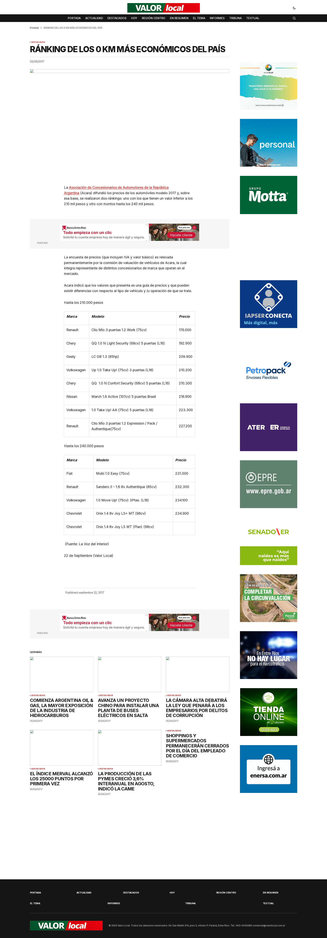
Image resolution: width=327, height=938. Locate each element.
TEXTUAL (268, 903)
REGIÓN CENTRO (226, 892)
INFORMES (113, 903)
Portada (34, 27)
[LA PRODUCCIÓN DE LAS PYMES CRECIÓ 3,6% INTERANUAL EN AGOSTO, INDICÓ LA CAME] (129, 748)
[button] (294, 7)
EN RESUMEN (271, 892)
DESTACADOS (38, 42)
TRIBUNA (190, 903)
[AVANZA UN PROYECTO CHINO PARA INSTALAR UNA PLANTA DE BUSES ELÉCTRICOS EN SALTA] (129, 674)
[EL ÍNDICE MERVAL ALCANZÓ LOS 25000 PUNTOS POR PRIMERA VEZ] (61, 748)
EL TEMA (35, 903)
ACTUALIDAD (84, 892)
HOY (172, 892)
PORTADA (35, 892)
